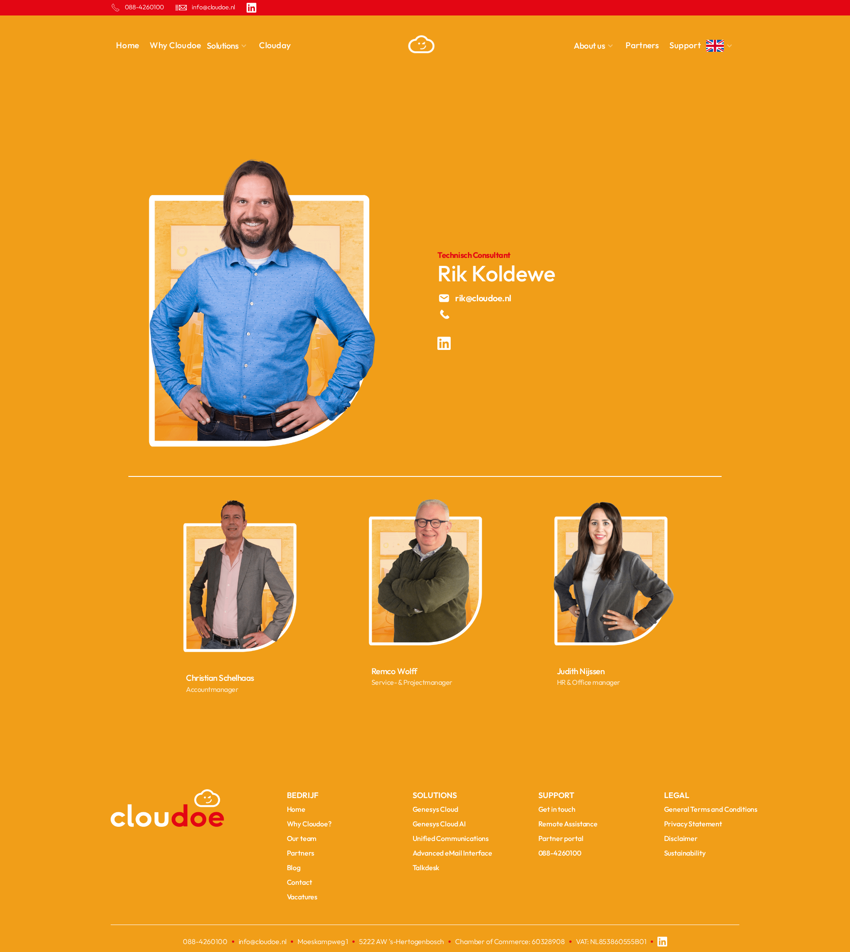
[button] (230, 45)
